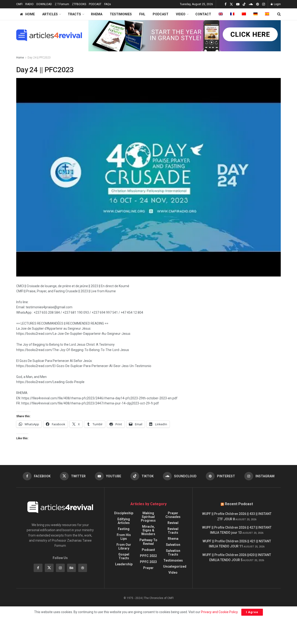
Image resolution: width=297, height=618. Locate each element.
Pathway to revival (148, 542)
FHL (142, 14)
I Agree (252, 612)
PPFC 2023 (148, 562)
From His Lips (124, 536)
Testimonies (173, 560)
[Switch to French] (232, 14)
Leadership (123, 564)
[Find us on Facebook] (225, 4)
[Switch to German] (255, 14)
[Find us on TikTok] (244, 4)
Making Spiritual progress (148, 516)
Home (20, 57)
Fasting (123, 529)
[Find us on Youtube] (237, 4)
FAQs (107, 4)
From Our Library (123, 546)
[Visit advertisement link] (184, 35)
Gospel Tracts (123, 556)
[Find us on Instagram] (263, 4)
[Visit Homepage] (49, 35)
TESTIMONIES (121, 14)
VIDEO (180, 14)
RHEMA (96, 14)
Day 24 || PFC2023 (39, 57)
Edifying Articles (123, 521)
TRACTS (74, 14)
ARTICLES (50, 14)
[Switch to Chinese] (244, 14)
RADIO (29, 4)
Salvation (173, 544)
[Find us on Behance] (71, 568)
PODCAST (95, 4)
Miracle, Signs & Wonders (148, 530)
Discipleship (123, 513)
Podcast (148, 550)
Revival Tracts (173, 530)
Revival (173, 523)
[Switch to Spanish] (267, 14)
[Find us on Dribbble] (82, 568)
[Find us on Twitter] (231, 4)
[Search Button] (279, 14)
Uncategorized (174, 566)
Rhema (173, 538)
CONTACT (203, 14)
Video (173, 572)
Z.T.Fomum (62, 4)
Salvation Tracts (173, 552)
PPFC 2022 (148, 556)
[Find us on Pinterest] (257, 4)
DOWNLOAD (44, 4)
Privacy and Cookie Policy (219, 612)
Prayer (148, 568)
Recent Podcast (239, 504)
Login (277, 4)
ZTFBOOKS (79, 4)
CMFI (19, 4)
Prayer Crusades (173, 515)
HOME (30, 14)
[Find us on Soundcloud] (251, 4)
